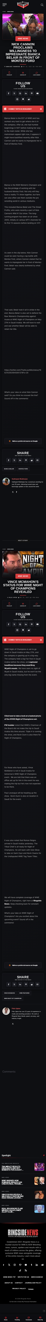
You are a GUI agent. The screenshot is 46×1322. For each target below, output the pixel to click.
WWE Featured (24, 993)
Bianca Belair (9, 468)
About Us (9, 1283)
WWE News (10, 11)
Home (4, 11)
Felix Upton (13, 597)
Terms (31, 1289)
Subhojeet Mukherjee (13, 66)
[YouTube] (37, 93)
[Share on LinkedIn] (20, 460)
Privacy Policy (19, 1288)
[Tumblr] (31, 1264)
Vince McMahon (9, 993)
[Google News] (20, 93)
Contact (19, 1283)
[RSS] (25, 1270)
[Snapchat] (23, 99)
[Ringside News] (23, 5)
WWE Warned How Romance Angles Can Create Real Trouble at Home (12, 1182)
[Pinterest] (31, 93)
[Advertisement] (20, 291)
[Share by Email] (37, 460)
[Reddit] (29, 99)
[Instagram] (17, 99)
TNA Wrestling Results (10, 1163)
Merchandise (37, 1277)
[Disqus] (23, 1105)
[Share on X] (14, 460)
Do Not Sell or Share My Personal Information (23, 1301)
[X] (14, 93)
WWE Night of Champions (12, 998)
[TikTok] (20, 1270)
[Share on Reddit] (31, 460)
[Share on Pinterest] (26, 460)
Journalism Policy (33, 1283)
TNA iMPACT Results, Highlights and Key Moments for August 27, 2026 (12, 1168)
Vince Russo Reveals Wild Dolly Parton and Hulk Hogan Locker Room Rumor (13, 1196)
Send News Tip (9, 1277)
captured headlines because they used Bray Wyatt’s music (20, 665)
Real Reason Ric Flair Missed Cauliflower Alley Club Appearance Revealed (13, 1210)
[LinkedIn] (26, 93)
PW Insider (9, 725)
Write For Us (23, 1277)
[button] (42, 4)
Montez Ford (23, 468)
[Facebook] (8, 93)
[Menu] (5, 5)
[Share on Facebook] (8, 460)
